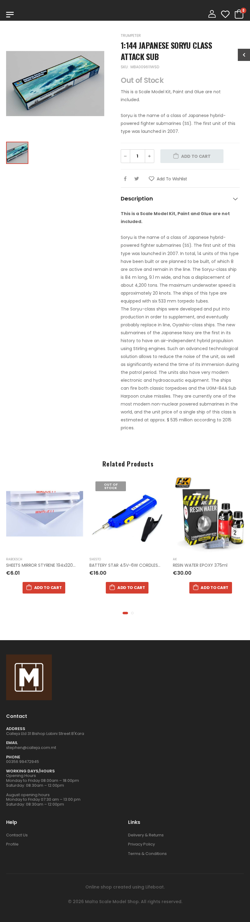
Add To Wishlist (171, 179)
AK (175, 559)
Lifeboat (154, 887)
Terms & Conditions (147, 853)
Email (12, 743)
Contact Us (17, 835)
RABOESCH (14, 559)
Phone (13, 757)
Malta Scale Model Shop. (112, 902)
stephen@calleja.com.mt (31, 747)
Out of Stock (111, 486)
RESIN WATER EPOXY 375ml (200, 565)
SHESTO (95, 559)
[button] (125, 613)
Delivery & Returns (146, 835)
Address (15, 729)
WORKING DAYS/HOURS (30, 771)
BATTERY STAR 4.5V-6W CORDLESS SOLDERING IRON (141, 565)
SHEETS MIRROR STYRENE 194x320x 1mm (46, 565)
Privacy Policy (141, 844)
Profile (12, 844)
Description (137, 198)
